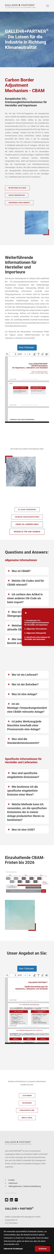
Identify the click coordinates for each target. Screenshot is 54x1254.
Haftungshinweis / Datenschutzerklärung (24, 1186)
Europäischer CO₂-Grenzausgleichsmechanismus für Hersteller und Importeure (36, 622)
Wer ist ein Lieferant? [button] (25, 674)
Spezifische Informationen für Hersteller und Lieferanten (37, 638)
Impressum (12, 1183)
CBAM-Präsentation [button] (17, 195)
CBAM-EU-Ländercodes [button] (27, 524)
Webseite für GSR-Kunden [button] (27, 532)
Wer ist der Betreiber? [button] (25, 684)
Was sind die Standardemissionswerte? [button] (23, 741)
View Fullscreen (26, 347)
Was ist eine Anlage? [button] (24, 694)
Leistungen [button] (27, 1095)
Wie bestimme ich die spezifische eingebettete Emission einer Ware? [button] (22, 790)
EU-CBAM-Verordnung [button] (27, 509)
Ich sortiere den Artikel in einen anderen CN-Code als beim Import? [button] (25, 598)
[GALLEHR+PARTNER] (20, 6)
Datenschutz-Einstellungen (13, 1249)
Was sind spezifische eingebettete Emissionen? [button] (23, 775)
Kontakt (11, 1180)
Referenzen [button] (27, 1103)
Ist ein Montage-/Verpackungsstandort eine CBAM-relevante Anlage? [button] (27, 707)
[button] (47, 6)
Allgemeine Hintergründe (36, 633)
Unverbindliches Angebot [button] (19, 202)
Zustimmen (43, 1249)
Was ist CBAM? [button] (21, 571)
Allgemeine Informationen (36, 629)
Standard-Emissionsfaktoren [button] (27, 517)
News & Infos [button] (27, 1118)
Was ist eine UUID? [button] (23, 829)
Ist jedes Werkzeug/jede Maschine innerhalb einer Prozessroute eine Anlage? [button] (24, 725)
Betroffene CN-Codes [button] (17, 188)
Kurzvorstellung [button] (27, 1110)
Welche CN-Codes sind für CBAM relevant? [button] (25, 582)
